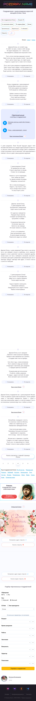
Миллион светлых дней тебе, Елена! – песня (19, 122)
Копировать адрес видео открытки (17, 574)
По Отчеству (20, 470)
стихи (28, 40)
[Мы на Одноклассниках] (21, 689)
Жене (23, 475)
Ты (4, 594)
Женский (14, 600)
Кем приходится (14, 605)
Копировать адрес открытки (17, 540)
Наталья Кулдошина (15, 677)
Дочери (9, 475)
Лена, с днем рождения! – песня (17, 130)
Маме (27, 475)
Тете (30, 472)
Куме (2, 477)
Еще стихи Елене (16, 387)
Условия (7, 694)
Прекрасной (29, 470)
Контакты (28, 694)
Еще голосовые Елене (16, 136)
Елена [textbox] (4, 609)
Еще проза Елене (16, 412)
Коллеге (16, 472)
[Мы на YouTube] (8, 689)
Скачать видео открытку (17, 579)
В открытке (27, 76)
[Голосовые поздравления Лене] (11, 33)
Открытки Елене (16, 507)
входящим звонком (9, 496)
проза (33, 40)
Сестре (3, 475)
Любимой (10, 472)
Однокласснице (10, 477)
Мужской (5, 600)
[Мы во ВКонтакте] (14, 689)
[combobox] (18, 609)
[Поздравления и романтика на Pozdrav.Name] (18, 4)
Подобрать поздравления (18, 668)
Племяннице (16, 475)
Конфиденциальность (18, 694)
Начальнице (24, 472)
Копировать (10, 76)
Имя (4, 605)
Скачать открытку (17, 544)
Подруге (3, 472)
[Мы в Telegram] (28, 689)
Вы (9, 594)
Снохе (32, 475)
